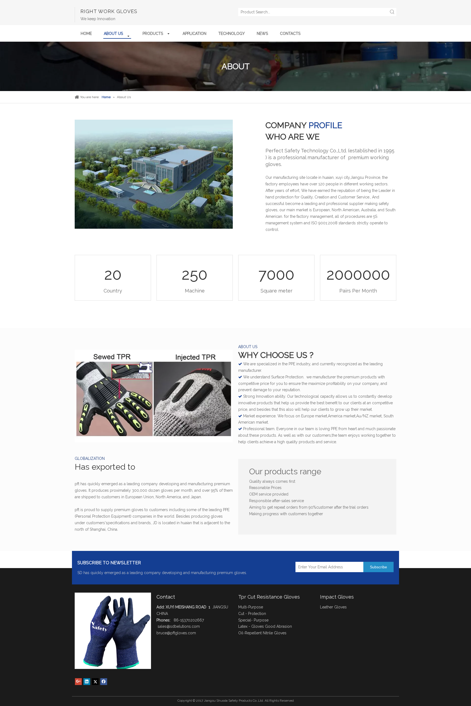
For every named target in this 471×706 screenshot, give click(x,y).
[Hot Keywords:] (392, 12)
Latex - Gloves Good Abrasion (265, 626)
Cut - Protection (252, 613)
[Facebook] (103, 681)
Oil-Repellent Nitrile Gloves (262, 633)
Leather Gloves (333, 607)
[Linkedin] (86, 681)
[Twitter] (95, 681)
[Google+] (78, 681)
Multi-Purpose (250, 607)
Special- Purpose (253, 620)
